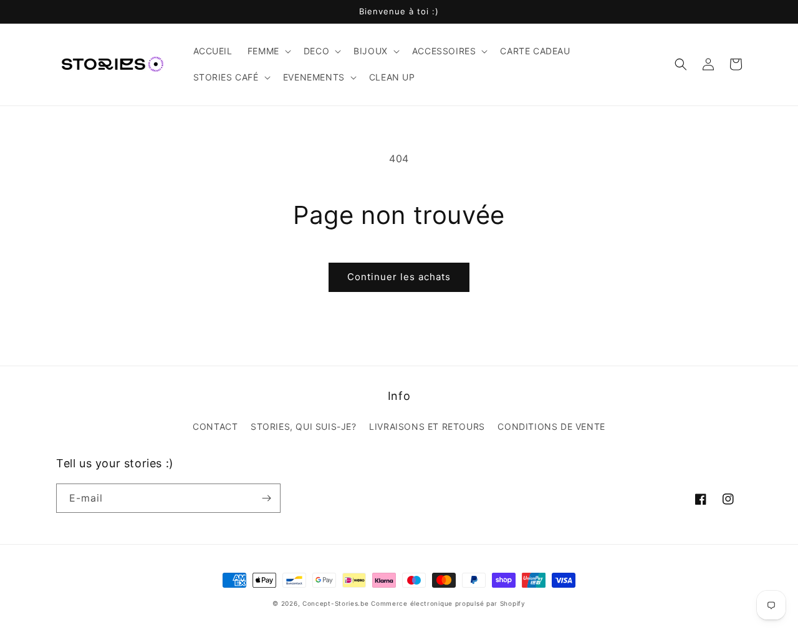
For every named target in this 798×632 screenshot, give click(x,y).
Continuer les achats (399, 277)
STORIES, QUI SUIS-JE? (304, 426)
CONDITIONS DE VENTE (551, 426)
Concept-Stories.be (335, 603)
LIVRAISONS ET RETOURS (427, 426)
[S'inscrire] (266, 498)
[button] (268, 51)
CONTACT (215, 426)
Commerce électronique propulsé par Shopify (448, 603)
